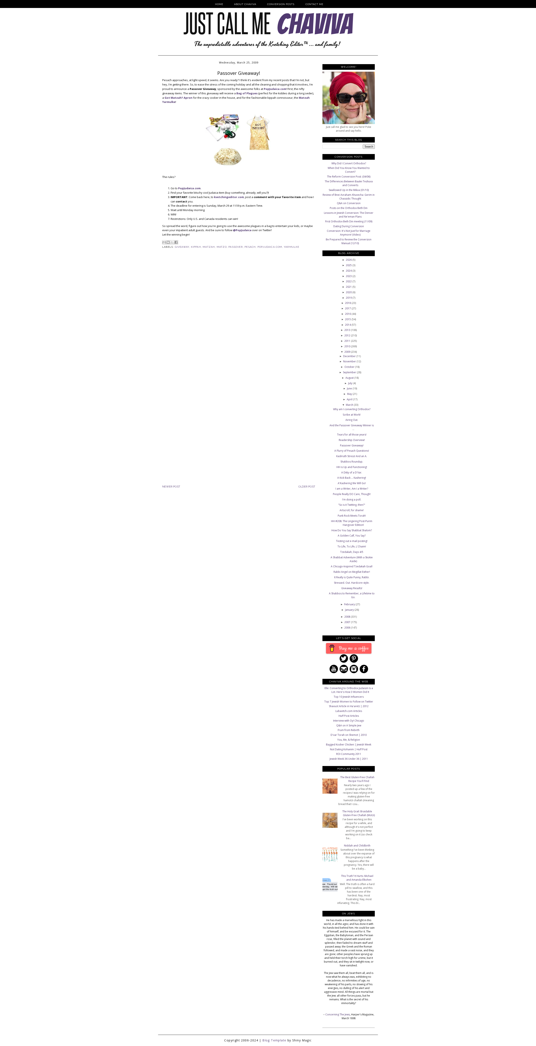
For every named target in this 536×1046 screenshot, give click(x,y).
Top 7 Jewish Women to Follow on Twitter (348, 701)
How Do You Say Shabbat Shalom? (351, 530)
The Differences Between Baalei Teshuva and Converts (349, 183)
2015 (348, 319)
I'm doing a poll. (351, 499)
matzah (209, 246)
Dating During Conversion (348, 226)
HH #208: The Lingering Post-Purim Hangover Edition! (351, 523)
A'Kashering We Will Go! (352, 483)
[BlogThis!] (168, 242)
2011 (347, 341)
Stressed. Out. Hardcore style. (351, 583)
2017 (348, 308)
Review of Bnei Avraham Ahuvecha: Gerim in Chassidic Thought (349, 196)
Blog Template (274, 1040)
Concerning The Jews (337, 1014)
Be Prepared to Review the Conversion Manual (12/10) (348, 241)
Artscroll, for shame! (352, 510)
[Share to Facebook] (176, 242)
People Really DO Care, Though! (352, 494)
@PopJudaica (242, 230)
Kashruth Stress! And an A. (351, 456)
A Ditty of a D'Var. (351, 472)
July (350, 383)
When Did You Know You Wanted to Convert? (349, 170)
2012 (347, 335)
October (349, 367)
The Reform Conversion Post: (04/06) (348, 176)
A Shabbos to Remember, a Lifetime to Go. (352, 595)
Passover (235, 246)
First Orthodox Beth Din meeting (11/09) (348, 221)
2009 (347, 352)
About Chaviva (245, 4)
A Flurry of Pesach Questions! (351, 450)
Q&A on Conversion (349, 203)
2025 (349, 265)
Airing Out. (351, 420)
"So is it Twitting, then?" (351, 505)
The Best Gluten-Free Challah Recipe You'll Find (357, 779)
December (349, 356)
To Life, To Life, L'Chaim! (352, 546)
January (349, 610)
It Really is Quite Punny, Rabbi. (351, 577)
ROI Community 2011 (348, 754)
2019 (349, 297)
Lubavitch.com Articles (348, 711)
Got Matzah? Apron (178, 98)
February (350, 604)
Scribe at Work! (352, 414)
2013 (347, 330)
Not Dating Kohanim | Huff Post (348, 749)
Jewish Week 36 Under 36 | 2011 (349, 759)
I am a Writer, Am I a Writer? (351, 488)
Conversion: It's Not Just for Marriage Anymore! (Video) (348, 232)
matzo (222, 246)
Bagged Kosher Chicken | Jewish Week (348, 744)
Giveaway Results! (351, 588)
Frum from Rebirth (348, 730)
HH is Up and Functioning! (351, 467)
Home (219, 4)
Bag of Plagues (247, 93)
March (350, 405)
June (350, 388)
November (350, 361)
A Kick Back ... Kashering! (351, 478)
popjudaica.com (270, 246)
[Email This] (164, 242)
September (350, 372)
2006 (347, 627)
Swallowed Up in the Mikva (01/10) (349, 190)
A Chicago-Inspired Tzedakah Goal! (351, 566)
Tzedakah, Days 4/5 (351, 552)
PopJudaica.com (275, 89)
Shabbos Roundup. (351, 461)
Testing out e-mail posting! (351, 541)
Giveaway (182, 246)
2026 (349, 260)
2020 (349, 292)
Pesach (250, 246)
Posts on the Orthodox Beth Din (348, 208)
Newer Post (171, 486)
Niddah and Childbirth (357, 845)
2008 (347, 616)
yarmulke (291, 246)
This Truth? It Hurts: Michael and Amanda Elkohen (357, 877)
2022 (349, 281)
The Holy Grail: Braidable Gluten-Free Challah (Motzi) (358, 813)
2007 (347, 622)
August (349, 378)
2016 (348, 314)
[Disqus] (238, 320)
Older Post (306, 486)
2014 (348, 325)
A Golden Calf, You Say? (352, 535)
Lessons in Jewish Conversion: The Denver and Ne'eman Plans (348, 214)
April (350, 399)
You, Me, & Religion (348, 739)
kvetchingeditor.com (229, 197)
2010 (347, 346)
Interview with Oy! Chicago (348, 720)
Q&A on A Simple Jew (348, 725)
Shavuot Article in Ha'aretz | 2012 (348, 706)
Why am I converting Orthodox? (351, 409)
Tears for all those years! (351, 434)
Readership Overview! (352, 440)
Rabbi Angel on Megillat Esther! (352, 572)
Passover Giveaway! (351, 445)
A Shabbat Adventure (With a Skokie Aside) (352, 559)
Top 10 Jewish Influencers (349, 697)
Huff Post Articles (349, 716)
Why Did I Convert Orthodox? (348, 163)
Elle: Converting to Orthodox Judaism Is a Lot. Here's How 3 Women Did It (349, 690)
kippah (196, 246)
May (350, 394)
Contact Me (314, 4)
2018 (348, 303)
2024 (349, 270)
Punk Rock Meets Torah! (352, 515)
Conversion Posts (280, 4)
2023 (349, 276)
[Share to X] (172, 242)
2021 (349, 287)
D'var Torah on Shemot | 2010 (349, 735)
